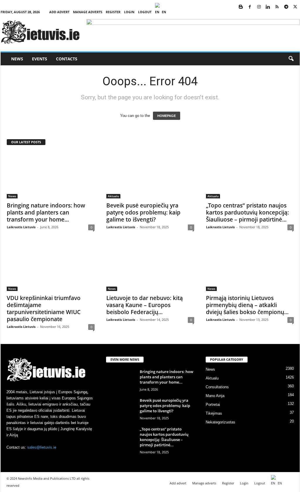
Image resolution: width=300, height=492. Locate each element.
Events (39, 59)
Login (129, 12)
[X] (295, 7)
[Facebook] (249, 7)
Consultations (217, 387)
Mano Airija (215, 396)
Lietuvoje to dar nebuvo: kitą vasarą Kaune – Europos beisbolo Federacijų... (144, 305)
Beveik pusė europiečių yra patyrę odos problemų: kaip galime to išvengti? (143, 212)
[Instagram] (258, 7)
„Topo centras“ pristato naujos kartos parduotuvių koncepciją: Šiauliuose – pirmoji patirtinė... (247, 212)
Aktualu (113, 196)
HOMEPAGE (166, 116)
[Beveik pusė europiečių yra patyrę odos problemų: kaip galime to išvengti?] (150, 174)
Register (113, 12)
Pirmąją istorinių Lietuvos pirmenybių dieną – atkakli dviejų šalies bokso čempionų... (247, 305)
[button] (290, 58)
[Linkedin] (268, 7)
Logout (144, 12)
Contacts (66, 59)
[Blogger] (240, 7)
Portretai (213, 404)
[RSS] (277, 7)
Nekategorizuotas (220, 422)
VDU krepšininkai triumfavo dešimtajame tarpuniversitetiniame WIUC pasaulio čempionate (44, 308)
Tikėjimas (214, 413)
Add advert (59, 12)
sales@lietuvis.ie (41, 447)
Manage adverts (87, 12)
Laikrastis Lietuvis (21, 227)
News (17, 59)
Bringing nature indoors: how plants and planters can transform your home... (46, 212)
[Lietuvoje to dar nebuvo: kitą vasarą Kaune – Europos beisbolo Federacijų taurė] (150, 267)
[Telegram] (286, 7)
